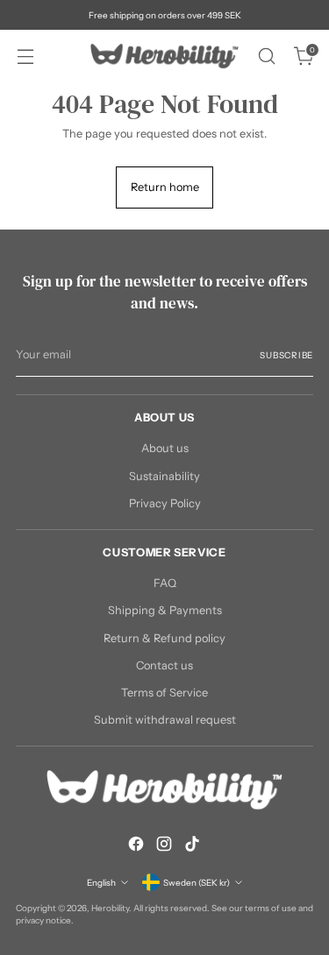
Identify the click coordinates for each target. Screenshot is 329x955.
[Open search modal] (266, 56)
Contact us (164, 665)
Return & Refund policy (164, 638)
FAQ (165, 583)
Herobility (110, 907)
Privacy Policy (165, 503)
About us (165, 448)
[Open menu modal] (25, 56)
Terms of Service (164, 692)
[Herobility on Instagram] (164, 846)
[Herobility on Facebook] (136, 846)
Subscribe (286, 355)
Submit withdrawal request (165, 719)
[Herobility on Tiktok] (192, 846)
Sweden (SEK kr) (196, 882)
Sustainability (164, 476)
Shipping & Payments (165, 610)
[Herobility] (165, 56)
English (101, 882)
